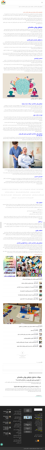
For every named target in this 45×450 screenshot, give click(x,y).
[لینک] (32, 372)
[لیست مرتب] (37, 372)
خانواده (35, 417)
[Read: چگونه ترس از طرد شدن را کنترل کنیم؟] (10, 423)
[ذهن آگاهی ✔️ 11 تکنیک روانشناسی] (22, 85)
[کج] (40, 372)
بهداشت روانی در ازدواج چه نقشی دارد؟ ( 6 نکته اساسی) (29, 299)
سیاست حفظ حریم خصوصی (33, 448)
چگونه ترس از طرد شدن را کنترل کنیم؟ (5, 423)
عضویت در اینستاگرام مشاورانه (27, 410)
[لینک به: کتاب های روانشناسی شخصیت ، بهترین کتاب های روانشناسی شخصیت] (40, 342)
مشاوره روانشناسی (39, 417)
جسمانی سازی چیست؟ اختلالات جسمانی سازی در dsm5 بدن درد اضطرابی (30, 326)
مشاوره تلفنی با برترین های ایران (17, 421)
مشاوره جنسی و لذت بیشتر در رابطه (17, 438)
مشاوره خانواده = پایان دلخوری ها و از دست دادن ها (17, 414)
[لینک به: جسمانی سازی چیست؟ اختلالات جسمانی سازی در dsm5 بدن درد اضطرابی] (22, 313)
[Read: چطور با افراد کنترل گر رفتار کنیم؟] (10, 412)
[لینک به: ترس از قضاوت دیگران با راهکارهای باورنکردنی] (40, 338)
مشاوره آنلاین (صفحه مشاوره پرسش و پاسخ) (17, 424)
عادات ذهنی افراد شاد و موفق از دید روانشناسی (5, 417)
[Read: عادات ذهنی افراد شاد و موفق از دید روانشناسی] (10, 417)
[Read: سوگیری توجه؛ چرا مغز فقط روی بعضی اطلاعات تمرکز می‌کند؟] (10, 428)
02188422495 (40, 429)
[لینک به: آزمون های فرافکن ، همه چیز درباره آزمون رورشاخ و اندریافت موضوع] (40, 346)
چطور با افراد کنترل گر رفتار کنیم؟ (5, 412)
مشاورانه (39, 415)
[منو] (42, 2)
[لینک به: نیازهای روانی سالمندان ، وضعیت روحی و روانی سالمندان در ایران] (40, 334)
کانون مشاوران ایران (28, 428)
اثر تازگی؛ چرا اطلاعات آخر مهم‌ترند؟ (5, 433)
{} (31, 372)
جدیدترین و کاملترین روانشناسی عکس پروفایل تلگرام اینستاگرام (32, 279)
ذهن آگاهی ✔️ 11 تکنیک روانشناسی (36, 99)
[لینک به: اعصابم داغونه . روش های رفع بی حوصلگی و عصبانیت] (40, 283)
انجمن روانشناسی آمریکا (27, 424)
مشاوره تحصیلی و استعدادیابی (18, 433)
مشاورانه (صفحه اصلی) (18, 411)
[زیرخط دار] (39, 372)
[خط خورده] (38, 372)
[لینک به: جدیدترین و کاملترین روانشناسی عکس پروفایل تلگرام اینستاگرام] (22, 266)
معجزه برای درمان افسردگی (17, 435)
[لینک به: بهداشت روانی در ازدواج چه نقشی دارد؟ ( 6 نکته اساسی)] (40, 299)
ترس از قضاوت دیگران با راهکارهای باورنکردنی (31, 338)
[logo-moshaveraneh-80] (3, 2)
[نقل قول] (35, 372)
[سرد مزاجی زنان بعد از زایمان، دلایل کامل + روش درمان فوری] (44, 225)
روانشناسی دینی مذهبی (34, 330)
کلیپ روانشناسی (19, 443)
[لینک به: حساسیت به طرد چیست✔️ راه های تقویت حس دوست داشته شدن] (40, 287)
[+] (29, 372)
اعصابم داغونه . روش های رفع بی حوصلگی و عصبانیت (29, 283)
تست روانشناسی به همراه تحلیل (17, 427)
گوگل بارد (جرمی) (26, 448)
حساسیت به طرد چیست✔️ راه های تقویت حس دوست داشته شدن (27, 287)
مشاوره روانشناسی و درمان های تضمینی (17, 430)
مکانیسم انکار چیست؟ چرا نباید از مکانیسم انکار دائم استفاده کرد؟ (28, 295)
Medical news (28, 431)
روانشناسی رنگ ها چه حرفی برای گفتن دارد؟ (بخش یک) (29, 291)
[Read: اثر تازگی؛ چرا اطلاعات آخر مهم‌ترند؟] (10, 433)
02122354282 (40, 428)
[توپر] (41, 372)
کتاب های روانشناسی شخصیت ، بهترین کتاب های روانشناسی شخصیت (27, 342)
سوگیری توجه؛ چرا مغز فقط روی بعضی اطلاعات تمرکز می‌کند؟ (5, 428)
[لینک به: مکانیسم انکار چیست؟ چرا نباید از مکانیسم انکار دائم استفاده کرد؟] (40, 295)
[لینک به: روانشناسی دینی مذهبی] (40, 330)
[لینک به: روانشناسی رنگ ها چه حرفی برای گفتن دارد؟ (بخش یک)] (40, 291)
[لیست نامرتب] (36, 372)
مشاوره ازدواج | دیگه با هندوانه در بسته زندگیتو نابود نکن (17, 418)
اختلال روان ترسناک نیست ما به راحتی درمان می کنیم (17, 440)
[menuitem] (43, 2)
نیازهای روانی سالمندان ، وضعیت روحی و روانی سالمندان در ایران (30, 6)
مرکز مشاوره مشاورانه (38, 254)
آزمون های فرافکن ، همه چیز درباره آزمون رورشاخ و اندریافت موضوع (27, 346)
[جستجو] (43, 2)
